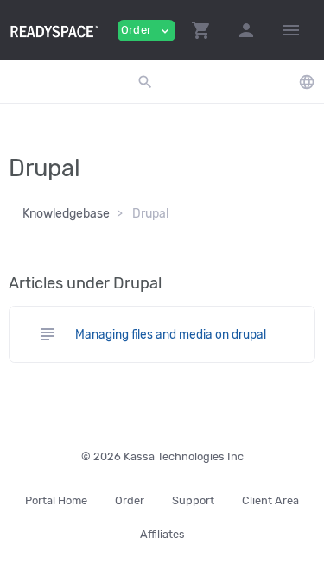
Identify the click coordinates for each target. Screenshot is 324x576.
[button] (201, 30)
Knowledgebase (66, 213)
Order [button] (146, 30)
